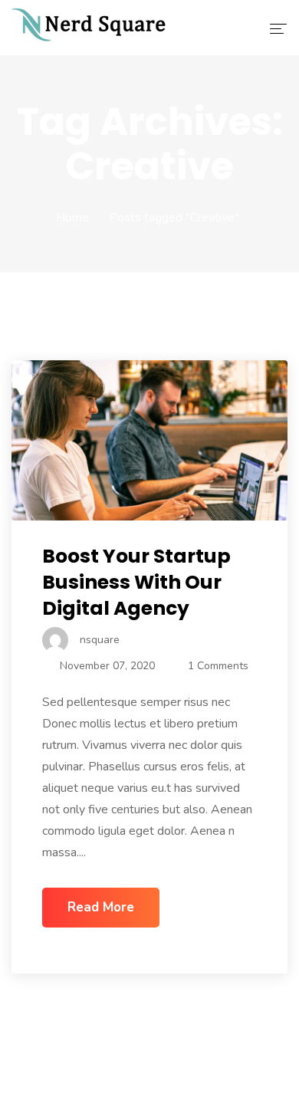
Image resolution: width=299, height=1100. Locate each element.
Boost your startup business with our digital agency (136, 582)
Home (72, 217)
